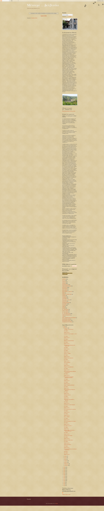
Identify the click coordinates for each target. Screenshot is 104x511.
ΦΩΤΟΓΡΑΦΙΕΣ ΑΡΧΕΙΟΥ (66, 320)
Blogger (56, 503)
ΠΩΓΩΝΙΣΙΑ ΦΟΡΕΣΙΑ (65, 302)
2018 (64, 477)
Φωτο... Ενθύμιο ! (67, 416)
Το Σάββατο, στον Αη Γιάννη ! (68, 329)
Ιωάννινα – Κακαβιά (67, 353)
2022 (64, 471)
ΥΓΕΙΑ (63, 316)
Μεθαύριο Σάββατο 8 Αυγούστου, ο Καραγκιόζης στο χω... (69, 430)
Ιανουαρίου (66, 465)
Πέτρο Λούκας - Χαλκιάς (66, 299)
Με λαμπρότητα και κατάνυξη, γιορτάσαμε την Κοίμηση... (69, 377)
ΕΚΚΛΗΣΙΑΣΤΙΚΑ (65, 284)
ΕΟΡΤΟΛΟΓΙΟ (64, 287)
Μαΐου (65, 459)
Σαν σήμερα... (66, 330)
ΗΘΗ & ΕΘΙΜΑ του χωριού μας (67, 291)
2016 (64, 480)
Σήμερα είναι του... (67, 343)
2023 (64, 470)
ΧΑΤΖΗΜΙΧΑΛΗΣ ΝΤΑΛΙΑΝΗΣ (67, 321)
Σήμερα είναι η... (66, 388)
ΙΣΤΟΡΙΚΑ (64, 295)
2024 (64, 468)
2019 (64, 476)
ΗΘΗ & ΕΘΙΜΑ (64, 290)
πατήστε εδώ (74, 266)
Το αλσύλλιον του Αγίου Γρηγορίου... (70, 404)
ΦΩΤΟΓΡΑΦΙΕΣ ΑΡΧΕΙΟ (66, 319)
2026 (64, 326)
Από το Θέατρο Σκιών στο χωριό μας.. (70, 409)
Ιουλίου (65, 456)
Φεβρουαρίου (66, 463)
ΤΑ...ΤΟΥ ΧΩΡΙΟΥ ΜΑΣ (66, 313)
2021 (64, 473)
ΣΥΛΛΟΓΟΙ (64, 305)
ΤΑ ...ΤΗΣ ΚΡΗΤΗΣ (65, 309)
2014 (64, 483)
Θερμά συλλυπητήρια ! (67, 444)
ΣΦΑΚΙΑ (63, 306)
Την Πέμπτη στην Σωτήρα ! (68, 435)
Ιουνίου (65, 457)
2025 (64, 467)
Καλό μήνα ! (66, 451)
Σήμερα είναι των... (67, 332)
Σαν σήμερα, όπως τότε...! (68, 425)
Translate (69, 16)
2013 (64, 485)
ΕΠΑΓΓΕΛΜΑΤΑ (64, 288)
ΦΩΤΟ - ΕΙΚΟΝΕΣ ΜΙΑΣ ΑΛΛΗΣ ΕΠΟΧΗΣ (69, 317)
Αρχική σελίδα (44, 15)
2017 (64, 479)
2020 (64, 474)
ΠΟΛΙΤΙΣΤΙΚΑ (64, 301)
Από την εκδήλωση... (67, 362)
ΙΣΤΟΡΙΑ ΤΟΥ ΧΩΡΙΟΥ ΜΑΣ (66, 294)
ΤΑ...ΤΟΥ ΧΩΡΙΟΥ (65, 312)
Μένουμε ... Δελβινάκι (43, 5)
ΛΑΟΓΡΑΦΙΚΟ (64, 298)
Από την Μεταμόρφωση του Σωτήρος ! (70, 421)
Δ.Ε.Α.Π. (63, 280)
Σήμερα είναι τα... (67, 393)
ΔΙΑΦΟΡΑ (63, 283)
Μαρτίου (65, 462)
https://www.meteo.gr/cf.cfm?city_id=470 (68, 111)
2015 (64, 482)
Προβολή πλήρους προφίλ (66, 494)
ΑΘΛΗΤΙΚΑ (64, 279)
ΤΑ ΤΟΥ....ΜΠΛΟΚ (65, 310)
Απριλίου (65, 460)
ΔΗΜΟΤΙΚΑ (64, 281)
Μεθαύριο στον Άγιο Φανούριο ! (69, 340)
